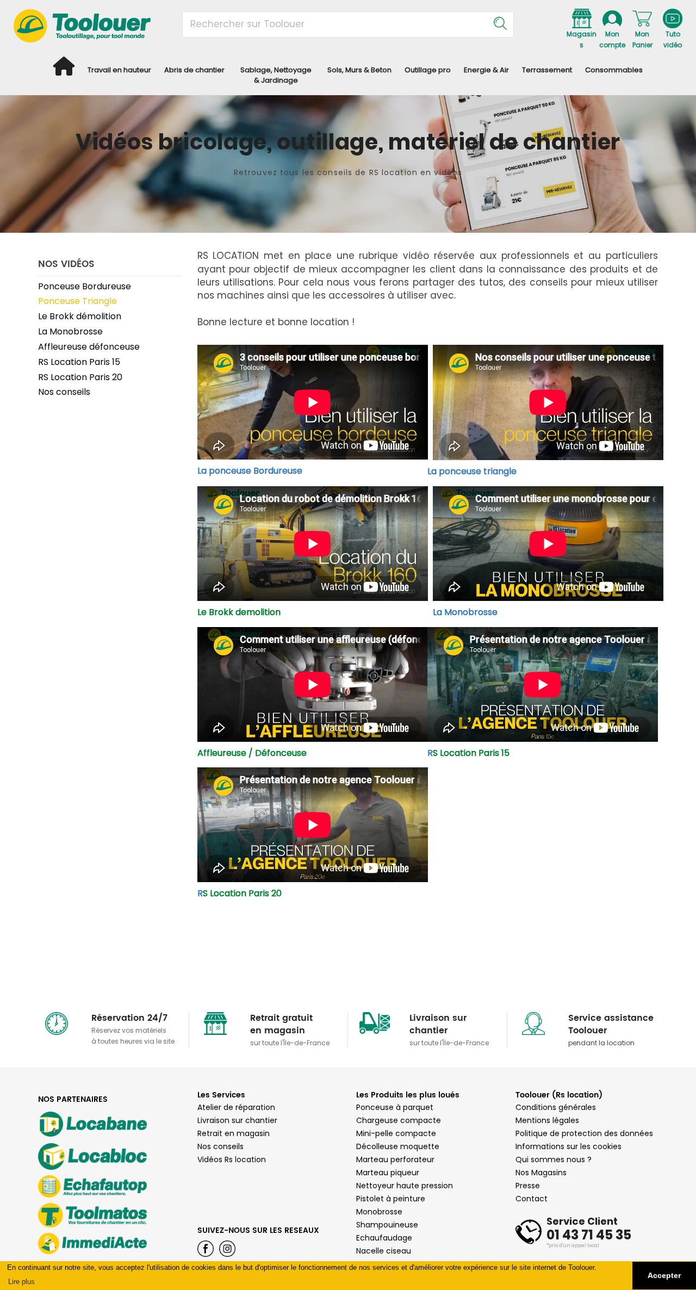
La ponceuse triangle (472, 471)
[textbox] (355, 24)
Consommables (614, 70)
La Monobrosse (469, 612)
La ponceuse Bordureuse (249, 470)
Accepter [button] (664, 1275)
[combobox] (348, 24)
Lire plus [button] (21, 1281)
